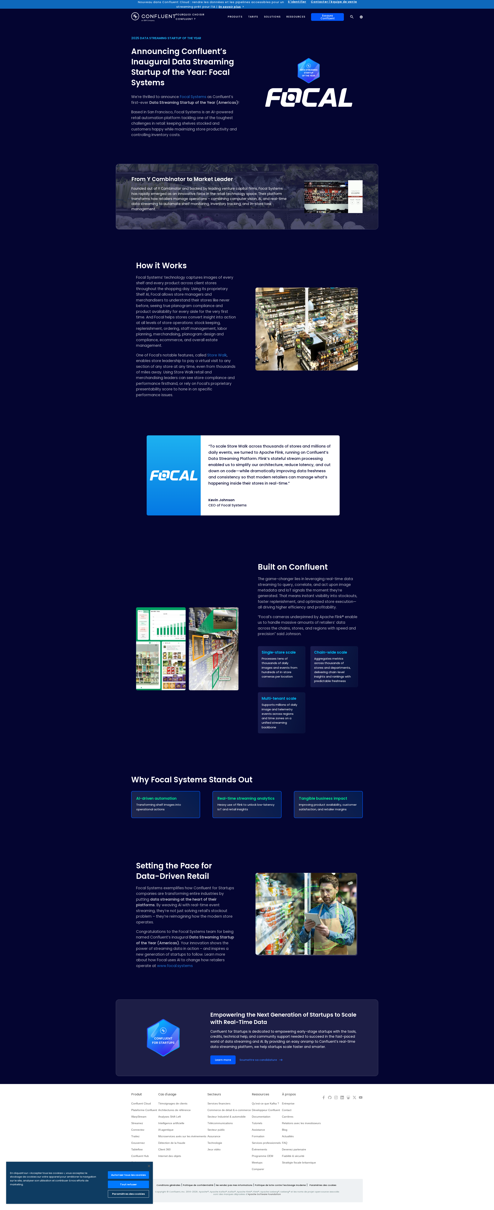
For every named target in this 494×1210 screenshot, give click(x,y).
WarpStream (138, 1116)
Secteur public (216, 1129)
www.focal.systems (175, 965)
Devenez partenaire (294, 1149)
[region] (79, 1183)
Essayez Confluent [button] (328, 17)
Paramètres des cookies (323, 1185)
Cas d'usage (167, 1094)
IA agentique (165, 1129)
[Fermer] (149, 1166)
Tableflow (137, 1149)
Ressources (260, 1094)
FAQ (284, 1142)
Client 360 (164, 1149)
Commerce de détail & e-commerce (229, 1110)
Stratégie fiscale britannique (299, 1162)
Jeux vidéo (214, 1149)
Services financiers (218, 1103)
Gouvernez (138, 1142)
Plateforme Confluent (144, 1110)
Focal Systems (193, 96)
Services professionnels (266, 1142)
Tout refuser (128, 1184)
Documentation (261, 1116)
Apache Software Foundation (264, 1194)
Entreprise (288, 1103)
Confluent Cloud (141, 1103)
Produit (136, 1094)
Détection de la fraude (171, 1142)
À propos (289, 1094)
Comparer (258, 1169)
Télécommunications (220, 1123)
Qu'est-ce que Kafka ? (265, 1103)
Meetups (257, 1162)
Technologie (214, 1142)
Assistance (258, 1129)
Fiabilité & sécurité (293, 1156)
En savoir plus (230, 7)
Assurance (213, 1136)
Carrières (287, 1116)
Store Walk (217, 355)
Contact (286, 1110)
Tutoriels (257, 1123)
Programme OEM (262, 1156)
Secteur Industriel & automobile (226, 1116)
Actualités (288, 1136)
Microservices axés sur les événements (182, 1136)
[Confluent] (153, 16)
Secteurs (214, 1094)
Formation (258, 1136)
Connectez (137, 1129)
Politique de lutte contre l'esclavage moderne (280, 1185)
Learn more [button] (223, 1060)
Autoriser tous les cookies (128, 1175)
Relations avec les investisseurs (301, 1123)
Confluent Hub (140, 1156)
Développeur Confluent (266, 1110)
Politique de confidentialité (198, 1185)
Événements (259, 1149)
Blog (284, 1129)
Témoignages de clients (172, 1103)
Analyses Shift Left (169, 1116)
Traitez (135, 1136)
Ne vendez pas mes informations (234, 1185)
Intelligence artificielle (171, 1123)
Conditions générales (168, 1185)
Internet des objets (169, 1156)
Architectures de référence (174, 1110)
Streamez (137, 1123)
